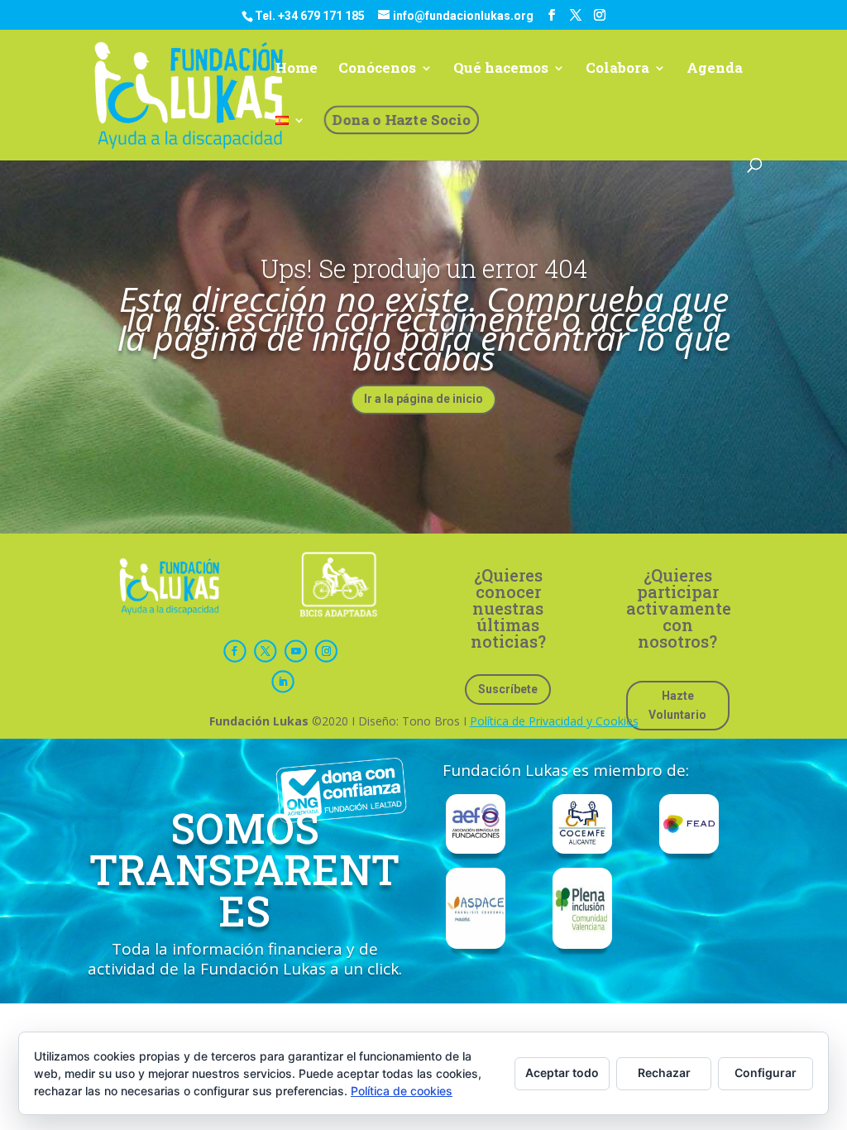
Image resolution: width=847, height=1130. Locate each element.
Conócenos (377, 69)
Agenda (715, 69)
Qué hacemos (500, 69)
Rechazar (664, 1072)
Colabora (617, 69)
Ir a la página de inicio (423, 398)
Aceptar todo (562, 1072)
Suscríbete (508, 689)
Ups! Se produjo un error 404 (424, 268)
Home (296, 69)
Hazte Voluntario (677, 705)
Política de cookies (401, 1091)
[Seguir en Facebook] (235, 651)
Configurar (766, 1072)
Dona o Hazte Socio (402, 119)
